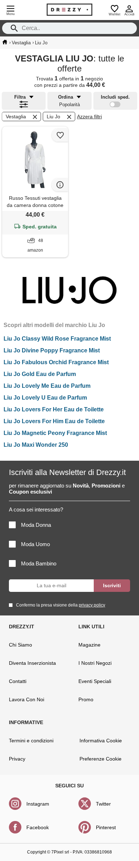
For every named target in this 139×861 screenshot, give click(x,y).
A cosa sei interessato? (36, 509)
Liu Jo (53, 116)
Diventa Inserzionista (32, 663)
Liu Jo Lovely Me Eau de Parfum (47, 386)
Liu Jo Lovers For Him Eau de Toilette (54, 421)
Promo (85, 699)
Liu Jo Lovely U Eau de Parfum (45, 398)
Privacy (17, 759)
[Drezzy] (69, 10)
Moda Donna (36, 525)
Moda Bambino (38, 563)
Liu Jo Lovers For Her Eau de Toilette (54, 409)
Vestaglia (16, 116)
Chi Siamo (20, 645)
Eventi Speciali (94, 681)
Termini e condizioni (31, 740)
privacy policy (92, 605)
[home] (4, 42)
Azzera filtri (89, 116)
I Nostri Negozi (95, 663)
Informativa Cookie (100, 740)
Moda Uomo (35, 544)
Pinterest (106, 827)
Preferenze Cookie (100, 759)
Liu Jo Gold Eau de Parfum (40, 374)
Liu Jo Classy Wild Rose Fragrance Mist (57, 339)
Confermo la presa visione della (60, 605)
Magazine (89, 645)
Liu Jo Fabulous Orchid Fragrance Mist (56, 362)
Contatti (17, 681)
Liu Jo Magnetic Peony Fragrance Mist (55, 433)
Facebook (37, 827)
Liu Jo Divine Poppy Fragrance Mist (52, 350)
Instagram (37, 804)
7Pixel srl (60, 852)
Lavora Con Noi (26, 699)
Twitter (103, 804)
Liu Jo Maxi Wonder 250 (36, 445)
